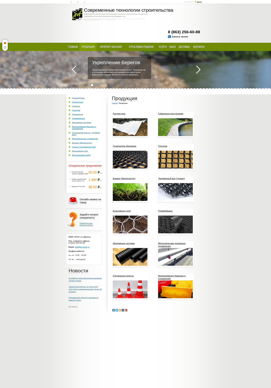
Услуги (163, 47)
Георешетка (77, 114)
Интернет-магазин (111, 47)
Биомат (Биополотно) (82, 143)
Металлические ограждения (85, 139)
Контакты (78, 2)
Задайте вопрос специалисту (89, 216)
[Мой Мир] (123, 310)
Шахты (199, 2)
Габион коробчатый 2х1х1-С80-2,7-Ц (79, 180)
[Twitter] (116, 310)
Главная (71, 2)
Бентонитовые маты (81, 155)
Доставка (184, 47)
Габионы (76, 106)
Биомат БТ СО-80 (78, 186)
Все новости (73, 306)
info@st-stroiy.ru (82, 247)
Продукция (88, 47)
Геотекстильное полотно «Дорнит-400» (80, 173)
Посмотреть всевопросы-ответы (86, 224)
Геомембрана (78, 118)
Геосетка (76, 110)
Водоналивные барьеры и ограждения (84, 128)
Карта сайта (84, 2)
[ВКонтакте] (113, 310)
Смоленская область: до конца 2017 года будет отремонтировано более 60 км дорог (85, 289)
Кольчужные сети (80, 151)
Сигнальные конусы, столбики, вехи (86, 134)
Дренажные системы (81, 123)
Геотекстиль (77, 102)
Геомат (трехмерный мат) (84, 147)
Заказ (172, 47)
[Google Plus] (126, 310)
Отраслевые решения (141, 47)
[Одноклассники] (120, 310)
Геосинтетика (78, 98)
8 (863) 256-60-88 (184, 32)
